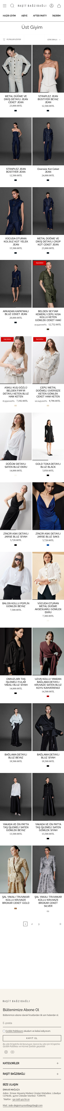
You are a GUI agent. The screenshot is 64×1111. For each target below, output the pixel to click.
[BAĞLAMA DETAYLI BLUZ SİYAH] (48, 727)
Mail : (6, 1105)
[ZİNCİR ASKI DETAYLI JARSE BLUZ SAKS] (48, 506)
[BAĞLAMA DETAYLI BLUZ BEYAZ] (16, 727)
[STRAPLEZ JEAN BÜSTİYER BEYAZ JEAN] (48, 69)
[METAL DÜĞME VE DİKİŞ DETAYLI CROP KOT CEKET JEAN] (48, 211)
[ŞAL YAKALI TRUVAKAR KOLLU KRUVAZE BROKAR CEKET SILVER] (48, 869)
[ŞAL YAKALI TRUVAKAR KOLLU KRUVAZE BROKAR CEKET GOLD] (16, 869)
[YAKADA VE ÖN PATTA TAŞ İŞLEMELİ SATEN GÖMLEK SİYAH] (48, 797)
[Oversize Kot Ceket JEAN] (48, 141)
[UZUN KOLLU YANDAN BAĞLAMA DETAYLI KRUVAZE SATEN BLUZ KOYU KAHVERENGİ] (48, 651)
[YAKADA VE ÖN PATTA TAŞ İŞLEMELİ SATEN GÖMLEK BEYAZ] (16, 797)
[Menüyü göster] (4, 6)
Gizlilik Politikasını (14, 1031)
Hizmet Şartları (29, 1046)
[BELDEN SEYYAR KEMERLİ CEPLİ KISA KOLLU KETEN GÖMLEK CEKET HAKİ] (48, 284)
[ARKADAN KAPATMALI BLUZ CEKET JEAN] (16, 284)
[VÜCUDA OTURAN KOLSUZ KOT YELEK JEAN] (16, 211)
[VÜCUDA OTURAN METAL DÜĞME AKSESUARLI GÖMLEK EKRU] (48, 576)
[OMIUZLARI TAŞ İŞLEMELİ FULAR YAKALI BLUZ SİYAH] (16, 651)
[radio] (15, 111)
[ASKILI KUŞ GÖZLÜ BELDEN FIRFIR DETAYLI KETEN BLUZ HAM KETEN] (16, 360)
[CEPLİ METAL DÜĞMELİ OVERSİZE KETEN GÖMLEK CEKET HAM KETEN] (48, 360)
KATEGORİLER (11, 1063)
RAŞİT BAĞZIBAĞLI (14, 1073)
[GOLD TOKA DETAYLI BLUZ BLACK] (48, 436)
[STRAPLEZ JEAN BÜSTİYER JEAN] (16, 141)
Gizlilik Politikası (10, 1046)
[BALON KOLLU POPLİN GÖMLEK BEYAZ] (16, 576)
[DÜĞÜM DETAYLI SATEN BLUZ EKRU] (16, 436)
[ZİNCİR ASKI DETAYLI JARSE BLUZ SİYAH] (16, 506)
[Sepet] (59, 6)
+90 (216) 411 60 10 (21, 1099)
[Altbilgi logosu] (16, 1001)
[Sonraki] (52, 924)
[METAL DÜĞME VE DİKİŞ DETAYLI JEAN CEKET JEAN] (16, 69)
